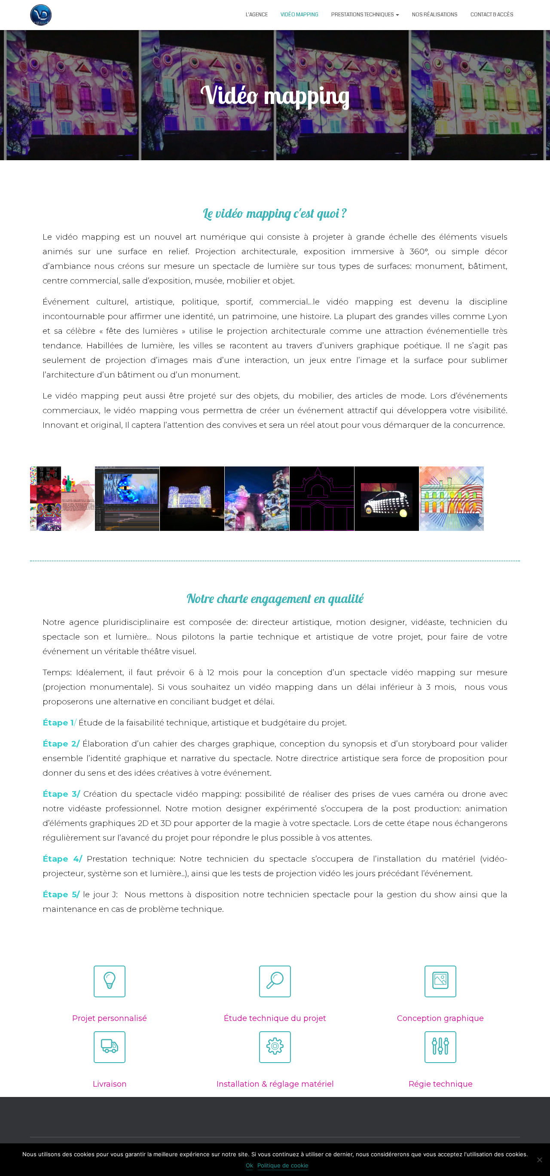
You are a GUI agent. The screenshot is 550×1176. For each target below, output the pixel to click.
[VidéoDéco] (41, 15)
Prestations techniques (363, 14)
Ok (249, 1165)
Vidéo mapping (299, 14)
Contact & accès (492, 14)
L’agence (257, 14)
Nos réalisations (435, 14)
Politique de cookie (283, 1165)
